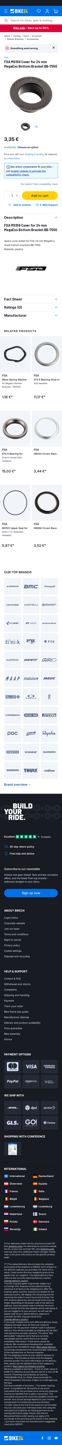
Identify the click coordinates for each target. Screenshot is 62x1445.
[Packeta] (49, 1123)
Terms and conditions (16, 934)
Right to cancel (12, 939)
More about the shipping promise (29, 1366)
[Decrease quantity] (7, 195)
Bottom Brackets (15, 39)
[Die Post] (49, 1108)
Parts (26, 36)
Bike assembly (12, 1033)
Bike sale (19, 28)
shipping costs (15, 1246)
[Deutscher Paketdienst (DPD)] (31, 1108)
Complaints (10, 989)
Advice (8, 1039)
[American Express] (49, 1066)
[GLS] (12, 1123)
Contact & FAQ (12, 978)
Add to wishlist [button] (22, 205)
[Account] (47, 11)
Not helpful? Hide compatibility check (39, 184)
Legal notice (11, 917)
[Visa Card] (31, 1066)
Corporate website (14, 923)
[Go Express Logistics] (31, 1123)
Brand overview (15, 784)
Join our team (11, 928)
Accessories (33, 39)
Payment (9, 1000)
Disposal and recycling (17, 956)
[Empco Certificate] (12, 1149)
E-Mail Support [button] (49, 205)
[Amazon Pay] (31, 1081)
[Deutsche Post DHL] (12, 1108)
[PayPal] (12, 1081)
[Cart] (56, 11)
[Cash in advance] (49, 1081)
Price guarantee (13, 1028)
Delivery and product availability (22, 1022)
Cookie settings (13, 950)
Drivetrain (37, 36)
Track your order (13, 1006)
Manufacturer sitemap (16, 1017)
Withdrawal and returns (17, 984)
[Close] (53, 47)
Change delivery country (16, 1280)
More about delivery (46, 1347)
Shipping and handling (16, 995)
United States (13, 158)
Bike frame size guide (16, 1011)
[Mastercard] (12, 1066)
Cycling (16, 36)
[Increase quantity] (16, 195)
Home (7, 36)
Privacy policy (12, 945)
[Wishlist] (39, 11)
